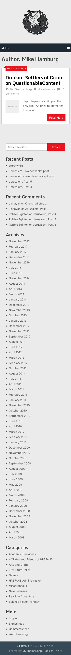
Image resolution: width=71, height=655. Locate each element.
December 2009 (19, 447)
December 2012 (19, 326)
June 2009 (16, 479)
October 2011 (17, 368)
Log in (13, 618)
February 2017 (18, 246)
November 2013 (19, 310)
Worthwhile (16, 165)
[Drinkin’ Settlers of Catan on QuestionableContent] (12, 106)
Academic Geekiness (22, 554)
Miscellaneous (46, 89)
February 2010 (18, 437)
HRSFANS (23, 646)
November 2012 (19, 331)
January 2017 (17, 251)
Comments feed (19, 629)
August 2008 (17, 526)
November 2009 (19, 452)
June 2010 (15, 421)
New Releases (18, 591)
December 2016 (19, 257)
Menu (5, 47)
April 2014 (15, 288)
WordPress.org (18, 634)
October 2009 (18, 458)
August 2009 (17, 468)
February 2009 (18, 500)
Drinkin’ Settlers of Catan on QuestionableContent (35, 80)
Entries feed (16, 623)
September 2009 (20, 463)
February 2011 (18, 394)
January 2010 (18, 442)
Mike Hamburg (23, 89)
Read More (56, 117)
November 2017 (19, 241)
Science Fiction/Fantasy (24, 601)
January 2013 (18, 320)
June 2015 (15, 273)
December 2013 (19, 304)
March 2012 (16, 357)
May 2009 (15, 484)
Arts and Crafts (18, 564)
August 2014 (17, 283)
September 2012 (19, 336)
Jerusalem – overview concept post (32, 176)
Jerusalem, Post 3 (36, 208)
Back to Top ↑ (53, 650)
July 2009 (15, 474)
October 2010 (18, 410)
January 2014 (18, 299)
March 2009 (17, 495)
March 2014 (16, 294)
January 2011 (17, 400)
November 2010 (19, 405)
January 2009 (18, 505)
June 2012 (15, 347)
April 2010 (15, 426)
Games (13, 575)
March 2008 (17, 537)
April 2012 (15, 352)
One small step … (36, 203)
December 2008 (19, 511)
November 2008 (19, 516)
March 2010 (16, 431)
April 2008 (15, 532)
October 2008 (18, 521)
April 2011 (15, 384)
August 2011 (17, 373)
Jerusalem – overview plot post (29, 171)
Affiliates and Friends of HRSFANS (31, 559)
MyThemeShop (32, 650)
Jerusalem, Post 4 (20, 186)
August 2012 (17, 341)
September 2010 (20, 415)
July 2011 (15, 378)
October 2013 (18, 315)
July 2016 (15, 267)
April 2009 (15, 489)
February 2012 (18, 363)
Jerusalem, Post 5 (20, 181)
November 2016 (19, 262)
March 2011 (16, 389)
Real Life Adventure (21, 596)
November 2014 (19, 278)
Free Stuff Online (20, 570)
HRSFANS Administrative (25, 580)
